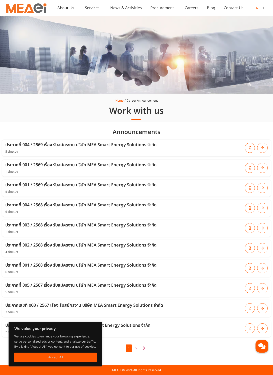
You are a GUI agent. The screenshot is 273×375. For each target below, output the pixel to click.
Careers (191, 8)
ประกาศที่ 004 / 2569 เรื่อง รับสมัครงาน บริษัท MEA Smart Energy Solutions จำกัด (81, 145)
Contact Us (234, 8)
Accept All (55, 357)
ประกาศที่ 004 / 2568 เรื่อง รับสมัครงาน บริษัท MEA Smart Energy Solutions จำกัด (81, 205)
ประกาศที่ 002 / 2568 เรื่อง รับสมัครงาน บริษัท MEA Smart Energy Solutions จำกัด (81, 245)
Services (92, 8)
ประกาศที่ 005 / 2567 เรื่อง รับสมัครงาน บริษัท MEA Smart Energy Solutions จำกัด (81, 285)
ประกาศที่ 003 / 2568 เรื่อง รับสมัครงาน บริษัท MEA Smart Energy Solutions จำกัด (81, 225)
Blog (211, 8)
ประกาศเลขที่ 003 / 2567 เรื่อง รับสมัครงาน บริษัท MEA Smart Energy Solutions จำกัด (84, 305)
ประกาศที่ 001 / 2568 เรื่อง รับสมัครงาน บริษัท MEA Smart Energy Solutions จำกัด (81, 265)
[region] (55, 344)
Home (119, 100)
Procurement (162, 8)
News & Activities (126, 8)
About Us (65, 8)
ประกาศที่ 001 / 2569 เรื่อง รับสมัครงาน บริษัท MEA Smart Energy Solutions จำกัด (81, 165)
